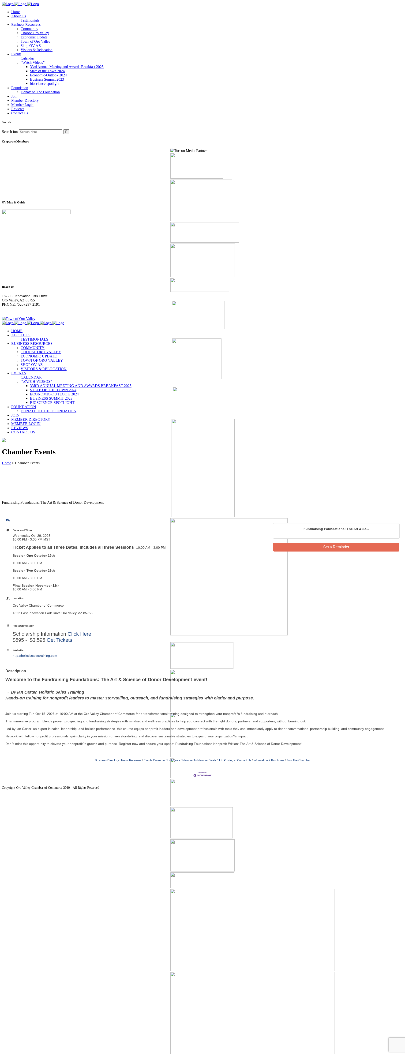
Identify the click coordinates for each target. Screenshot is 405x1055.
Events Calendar (154, 760)
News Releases (131, 760)
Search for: (10, 132)
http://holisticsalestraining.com (35, 655)
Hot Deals (173, 760)
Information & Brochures (269, 760)
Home (6, 463)
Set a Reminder (336, 547)
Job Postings (226, 760)
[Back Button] (8, 520)
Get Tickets (59, 640)
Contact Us (244, 760)
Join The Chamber (298, 760)
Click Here (79, 634)
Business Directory (107, 760)
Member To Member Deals (199, 760)
